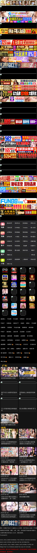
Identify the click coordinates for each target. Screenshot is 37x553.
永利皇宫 (17, 340)
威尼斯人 (3, 319)
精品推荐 (9, 223)
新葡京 (28, 323)
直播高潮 (24, 327)
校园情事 (17, 259)
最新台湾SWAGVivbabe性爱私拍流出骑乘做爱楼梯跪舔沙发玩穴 (9, 516)
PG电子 (3, 323)
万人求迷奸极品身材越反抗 (9, 409)
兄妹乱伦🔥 (27, 353)
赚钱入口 (11, 357)
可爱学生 (25, 241)
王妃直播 (22, 331)
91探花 (17, 236)
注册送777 (16, 323)
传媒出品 (9, 255)
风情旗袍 (9, 245)
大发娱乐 (3, 340)
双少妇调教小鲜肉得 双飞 (27, 408)
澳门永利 (28, 319)
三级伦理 (9, 227)
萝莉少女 (33, 223)
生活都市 (9, 259)
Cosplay (25, 227)
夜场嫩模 (16, 336)
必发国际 (23, 336)
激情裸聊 (3, 344)
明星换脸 (17, 245)
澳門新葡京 (10, 340)
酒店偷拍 (9, 331)
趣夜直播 (9, 336)
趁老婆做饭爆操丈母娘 (8, 378)
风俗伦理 (33, 259)
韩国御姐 (17, 232)
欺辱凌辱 (9, 236)
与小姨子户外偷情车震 (26, 378)
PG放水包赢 (17, 327)
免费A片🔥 (19, 353)
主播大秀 (15, 331)
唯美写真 (25, 250)
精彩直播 (31, 327)
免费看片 (18, 348)
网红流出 (25, 236)
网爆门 (33, 250)
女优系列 (17, 241)
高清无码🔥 (18, 357)
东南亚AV (33, 232)
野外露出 (33, 236)
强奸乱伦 (17, 223)
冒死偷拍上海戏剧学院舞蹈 (27, 393)
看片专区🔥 (4, 357)
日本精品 (17, 227)
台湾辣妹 (9, 232)
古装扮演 (9, 241)
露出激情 (17, 250)
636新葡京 (32, 340)
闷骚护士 (33, 245)
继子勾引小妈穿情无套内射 (9, 393)
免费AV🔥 (26, 357)
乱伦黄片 (28, 331)
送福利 (22, 323)
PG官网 (9, 319)
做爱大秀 (25, 348)
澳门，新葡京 (10, 348)
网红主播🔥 (4, 361)
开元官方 (25, 344)
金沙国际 (3, 348)
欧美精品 (25, 223)
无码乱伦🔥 (18, 344)
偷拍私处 (3, 336)
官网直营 (22, 319)
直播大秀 (32, 348)
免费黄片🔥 (10, 344)
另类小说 (9, 264)
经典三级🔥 (12, 353)
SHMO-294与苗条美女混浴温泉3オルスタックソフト (27, 480)
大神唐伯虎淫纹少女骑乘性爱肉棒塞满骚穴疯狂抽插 (27, 516)
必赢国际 (3, 327)
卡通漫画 (9, 250)
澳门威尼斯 (4, 353)
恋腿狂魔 (33, 241)
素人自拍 (33, 227)
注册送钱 (9, 323)
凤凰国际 (9, 327)
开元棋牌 (15, 319)
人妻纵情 (25, 259)
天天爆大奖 (33, 344)
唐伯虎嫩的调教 (24, 497)
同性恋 (33, 255)
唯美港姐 (25, 232)
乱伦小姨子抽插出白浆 (8, 425)
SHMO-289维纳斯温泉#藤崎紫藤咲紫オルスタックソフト (9, 443)
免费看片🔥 (25, 340)
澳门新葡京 (30, 336)
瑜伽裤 (25, 245)
